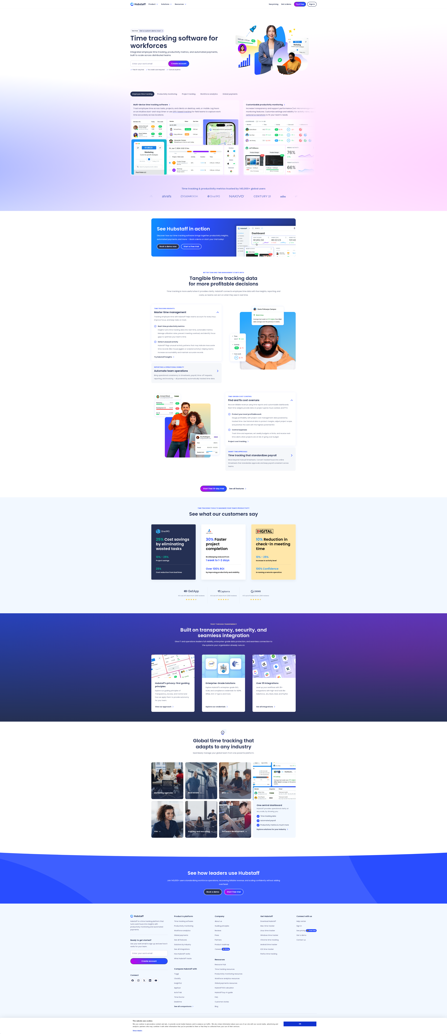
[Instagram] (138, 980)
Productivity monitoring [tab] (167, 94)
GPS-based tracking (182, 111)
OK (300, 1024)
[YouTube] (156, 980)
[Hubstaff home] (138, 4)
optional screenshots (255, 115)
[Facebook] (132, 980)
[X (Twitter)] (144, 980)
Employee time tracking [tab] (142, 94)
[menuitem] (173, 683)
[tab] (186, 314)
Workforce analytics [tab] (209, 94)
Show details (137, 1031)
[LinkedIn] (150, 980)
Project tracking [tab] (188, 94)
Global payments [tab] (230, 94)
